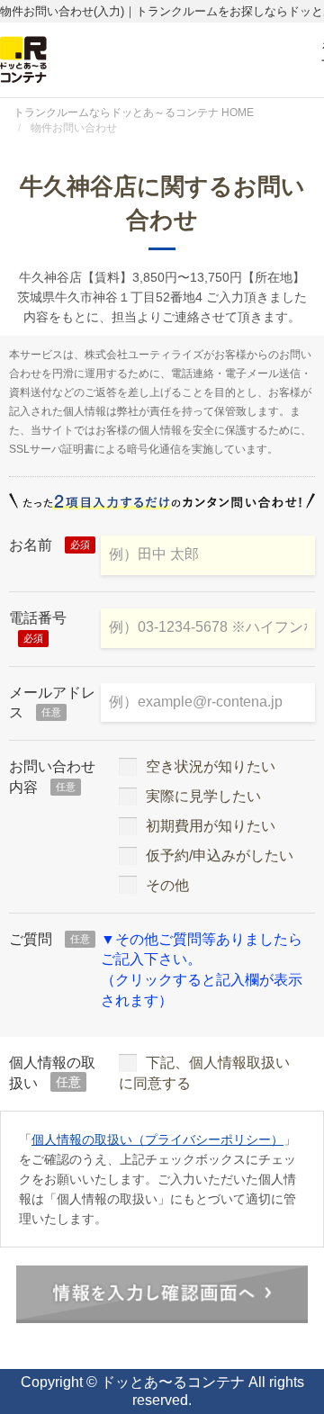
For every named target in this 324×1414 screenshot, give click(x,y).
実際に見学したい (203, 796)
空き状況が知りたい (210, 766)
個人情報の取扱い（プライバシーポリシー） (158, 1139)
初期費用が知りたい (210, 825)
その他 (167, 885)
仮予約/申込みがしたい (219, 855)
